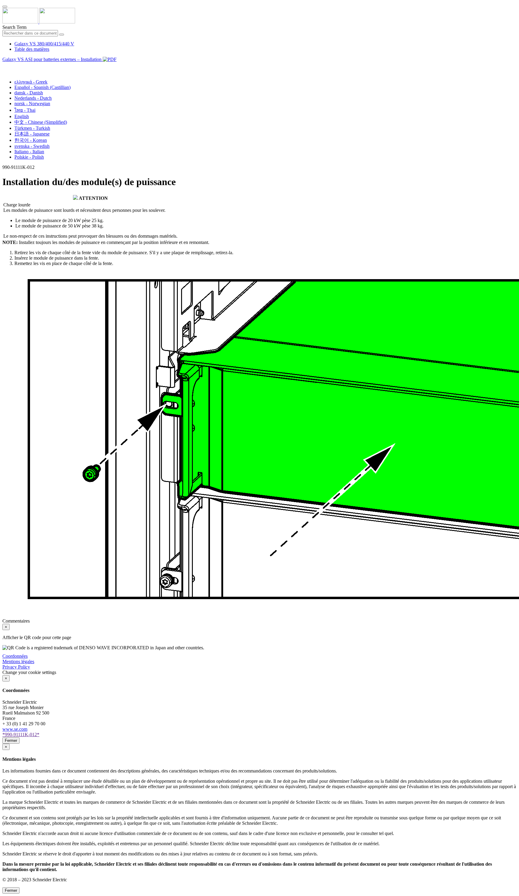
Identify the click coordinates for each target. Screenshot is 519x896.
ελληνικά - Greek (30, 81)
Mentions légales (18, 661)
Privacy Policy (16, 666)
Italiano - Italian (29, 151)
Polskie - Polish (29, 157)
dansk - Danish (28, 92)
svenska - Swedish (32, 146)
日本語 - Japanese (32, 133)
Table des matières (31, 49)
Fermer (11, 740)
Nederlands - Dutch (33, 98)
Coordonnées (15, 656)
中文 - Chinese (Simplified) (40, 122)
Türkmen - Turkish (32, 128)
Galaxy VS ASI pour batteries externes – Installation (52, 59)
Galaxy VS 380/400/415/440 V (44, 43)
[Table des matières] (4, 66)
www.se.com (14, 729)
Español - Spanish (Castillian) (42, 87)
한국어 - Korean (30, 140)
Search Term (14, 27)
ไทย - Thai (24, 110)
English (21, 116)
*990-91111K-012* (20, 734)
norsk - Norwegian (32, 103)
